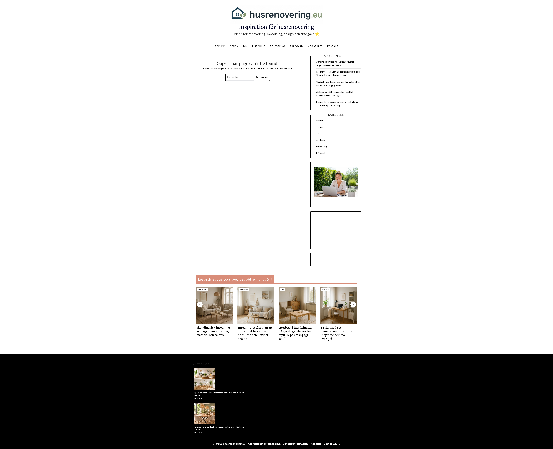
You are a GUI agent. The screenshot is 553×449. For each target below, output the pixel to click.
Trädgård (296, 46)
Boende (220, 46)
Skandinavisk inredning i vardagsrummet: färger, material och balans (214, 331)
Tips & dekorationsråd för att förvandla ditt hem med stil (219, 392)
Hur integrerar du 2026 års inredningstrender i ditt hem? (219, 427)
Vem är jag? (315, 46)
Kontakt (332, 46)
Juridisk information (295, 443)
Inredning (258, 46)
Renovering (277, 46)
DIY (245, 46)
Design (234, 46)
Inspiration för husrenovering (276, 27)
